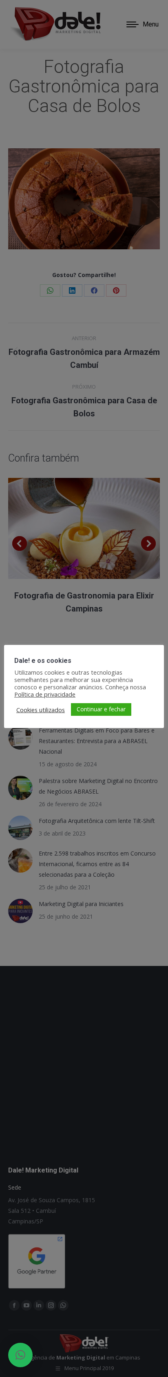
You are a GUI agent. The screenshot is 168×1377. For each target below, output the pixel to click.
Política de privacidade (44, 694)
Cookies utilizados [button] (40, 709)
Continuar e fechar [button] (101, 709)
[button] (20, 1355)
